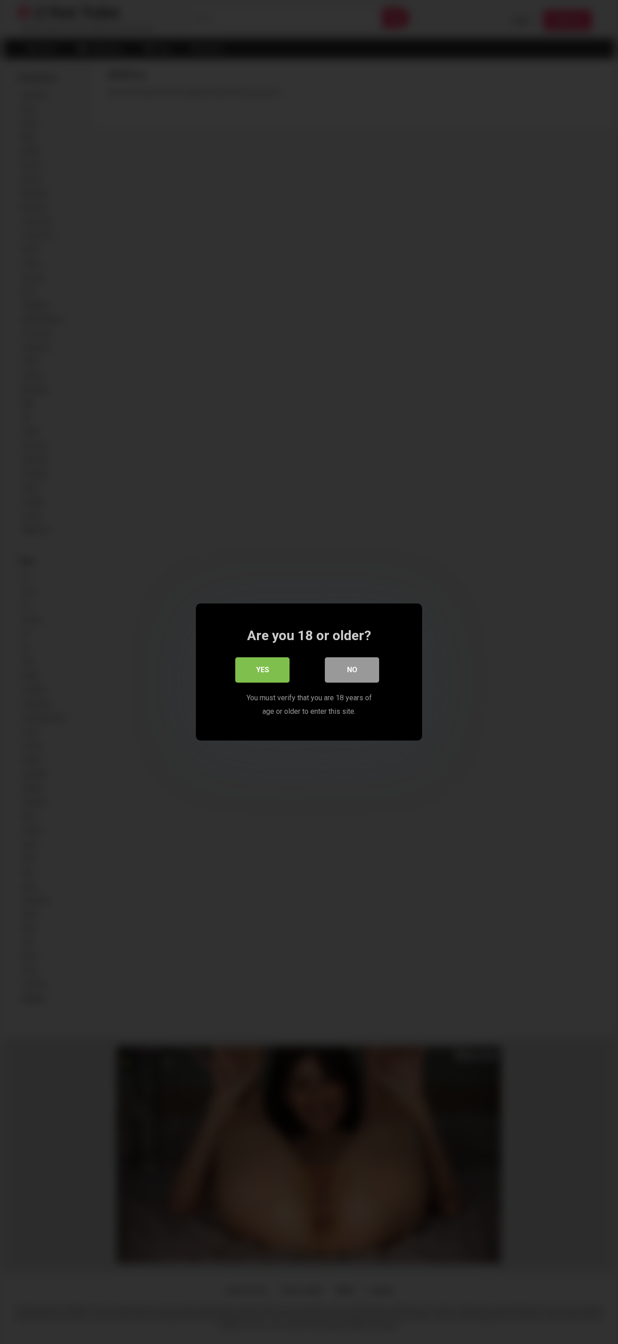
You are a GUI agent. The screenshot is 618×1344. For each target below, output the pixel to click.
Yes (262, 669)
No (352, 669)
